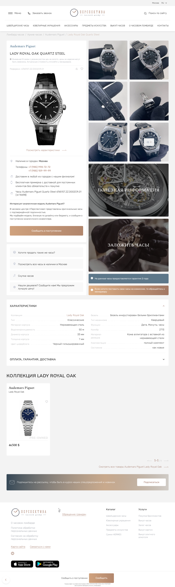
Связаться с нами (40, 546)
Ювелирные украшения (46, 25)
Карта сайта (18, 546)
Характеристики (23, 306)
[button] (14, 13)
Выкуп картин (145, 530)
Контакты (163, 25)
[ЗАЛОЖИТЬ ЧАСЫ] (129, 271)
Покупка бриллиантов (149, 516)
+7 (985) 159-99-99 (39, 170)
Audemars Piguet (23, 46)
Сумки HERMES (113, 534)
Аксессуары (71, 25)
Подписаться (151, 482)
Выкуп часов (117, 25)
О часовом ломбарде (141, 25)
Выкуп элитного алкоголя (146, 535)
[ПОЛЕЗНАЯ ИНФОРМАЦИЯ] (129, 216)
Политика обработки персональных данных (24, 529)
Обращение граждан (74, 514)
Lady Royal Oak (75, 315)
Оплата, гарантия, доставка (33, 359)
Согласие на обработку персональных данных (24, 537)
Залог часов (144, 525)
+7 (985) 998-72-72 (39, 166)
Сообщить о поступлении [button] (46, 230)
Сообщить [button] (101, 577)
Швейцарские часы (18, 25)
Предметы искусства (94, 25)
